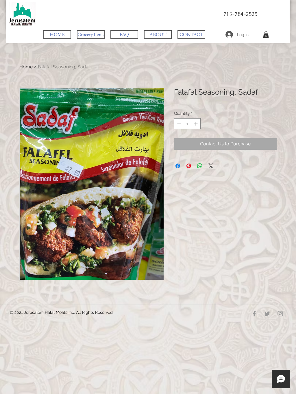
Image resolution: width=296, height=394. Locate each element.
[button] (266, 34)
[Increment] (196, 124)
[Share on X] (210, 165)
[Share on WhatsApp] (199, 165)
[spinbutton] (187, 124)
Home (26, 67)
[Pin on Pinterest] (188, 165)
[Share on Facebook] (177, 165)
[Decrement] (178, 124)
